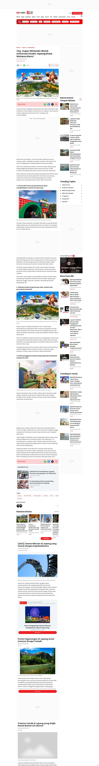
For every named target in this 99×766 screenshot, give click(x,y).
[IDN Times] (24, 13)
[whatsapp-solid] (45, 104)
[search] (70, 13)
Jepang (29, 109)
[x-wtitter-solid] (52, 104)
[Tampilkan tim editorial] (58, 506)
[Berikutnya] (59, 605)
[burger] (82, 16)
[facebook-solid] (48, 104)
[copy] (56, 104)
